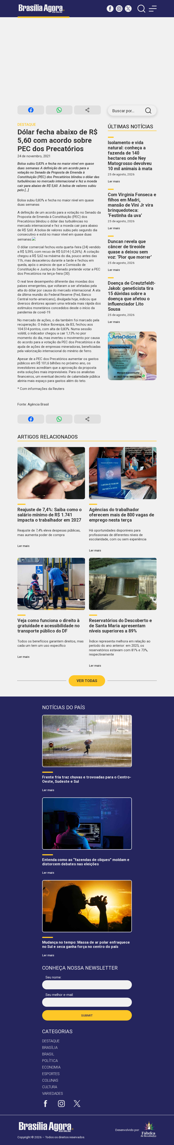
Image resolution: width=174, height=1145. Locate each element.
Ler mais (114, 181)
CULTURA (49, 1087)
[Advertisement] (87, 61)
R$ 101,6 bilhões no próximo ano (60, 363)
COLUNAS (50, 1080)
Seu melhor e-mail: (59, 995)
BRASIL (48, 1054)
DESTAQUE (51, 1041)
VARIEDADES (52, 1093)
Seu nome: (53, 977)
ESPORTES (51, 1074)
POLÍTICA (50, 1061)
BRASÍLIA (50, 1047)
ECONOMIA (51, 1067)
